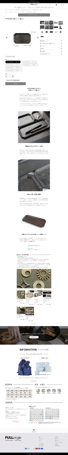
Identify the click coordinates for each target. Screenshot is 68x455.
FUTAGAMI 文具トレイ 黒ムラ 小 (13, 64)
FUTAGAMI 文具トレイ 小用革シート (13, 70)
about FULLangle (44, 7)
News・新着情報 (17, 7)
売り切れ (15, 83)
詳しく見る (34, 381)
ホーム (6, 12)
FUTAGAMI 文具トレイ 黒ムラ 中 (13, 61)
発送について (57, 438)
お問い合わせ (51, 7)
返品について (57, 440)
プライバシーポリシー (59, 442)
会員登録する (34, 337)
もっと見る (34, 323)
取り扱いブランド (31, 7)
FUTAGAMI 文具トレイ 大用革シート (13, 67)
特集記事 (38, 7)
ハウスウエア (17, 12)
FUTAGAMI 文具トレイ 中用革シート (30, 64)
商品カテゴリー (41, 438)
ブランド (40, 440)
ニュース (40, 442)
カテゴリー (24, 7)
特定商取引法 (57, 445)
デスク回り (22, 12)
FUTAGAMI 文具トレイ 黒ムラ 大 (29, 61)
